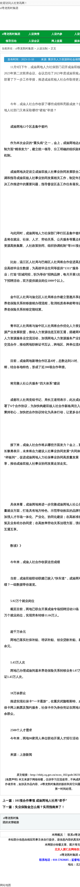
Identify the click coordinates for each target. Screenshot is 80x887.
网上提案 (56, 40)
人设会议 (34, 40)
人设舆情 (34, 33)
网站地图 (5, 885)
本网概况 (57, 834)
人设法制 (42, 48)
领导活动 (11, 40)
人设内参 (56, 33)
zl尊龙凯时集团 (9, 8)
